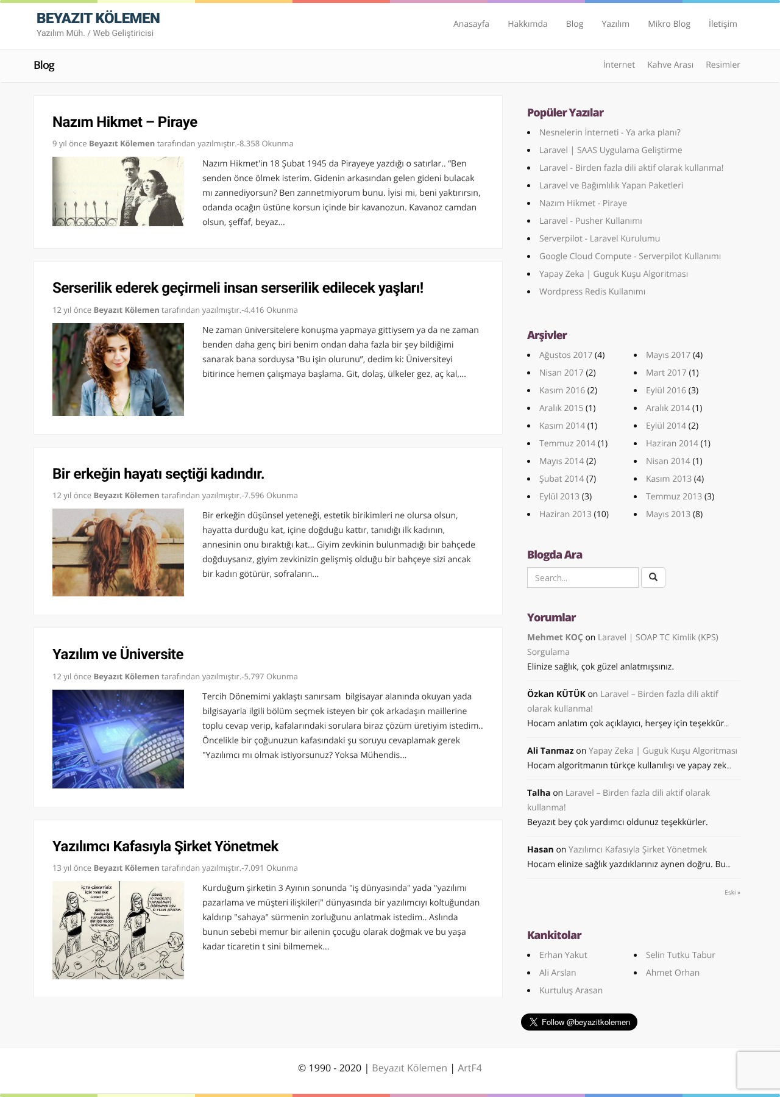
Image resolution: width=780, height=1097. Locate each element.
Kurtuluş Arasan (571, 990)
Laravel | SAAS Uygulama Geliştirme (610, 150)
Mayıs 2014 (561, 461)
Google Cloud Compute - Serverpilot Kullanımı (630, 256)
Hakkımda (528, 24)
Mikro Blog (669, 24)
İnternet (619, 65)
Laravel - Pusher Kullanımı (590, 221)
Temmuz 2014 (567, 443)
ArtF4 (470, 1067)
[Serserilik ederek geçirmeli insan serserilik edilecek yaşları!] (118, 369)
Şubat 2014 (561, 479)
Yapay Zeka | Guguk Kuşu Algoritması (613, 274)
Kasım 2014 (562, 426)
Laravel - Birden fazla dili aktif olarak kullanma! (631, 168)
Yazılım (615, 24)
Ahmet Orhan (673, 973)
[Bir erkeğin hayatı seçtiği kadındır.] (118, 552)
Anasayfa (471, 24)
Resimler (723, 65)
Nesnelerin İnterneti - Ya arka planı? (610, 132)
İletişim (723, 24)
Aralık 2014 (668, 408)
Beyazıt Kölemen (411, 1067)
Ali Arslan (557, 973)
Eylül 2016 (666, 390)
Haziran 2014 (672, 443)
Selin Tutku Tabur (680, 955)
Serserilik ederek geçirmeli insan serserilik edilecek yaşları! (238, 287)
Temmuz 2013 (674, 496)
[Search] (653, 577)
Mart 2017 (666, 373)
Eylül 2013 (559, 496)
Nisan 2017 (561, 373)
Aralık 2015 (561, 408)
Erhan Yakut (563, 955)
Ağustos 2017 (565, 355)
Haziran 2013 (565, 514)
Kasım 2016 (562, 390)
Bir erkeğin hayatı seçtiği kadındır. (158, 473)
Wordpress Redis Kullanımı (592, 292)
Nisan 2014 (668, 461)
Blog (575, 24)
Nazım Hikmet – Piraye (124, 121)
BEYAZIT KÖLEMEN (98, 24)
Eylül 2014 (666, 426)
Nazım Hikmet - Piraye (583, 203)
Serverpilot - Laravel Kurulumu (599, 239)
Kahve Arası (670, 65)
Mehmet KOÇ (555, 637)
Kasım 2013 (669, 479)
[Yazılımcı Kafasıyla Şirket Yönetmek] (118, 930)
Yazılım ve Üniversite (117, 654)
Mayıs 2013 (668, 514)
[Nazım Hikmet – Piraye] (118, 191)
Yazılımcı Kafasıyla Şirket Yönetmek (165, 846)
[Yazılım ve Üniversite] (118, 739)
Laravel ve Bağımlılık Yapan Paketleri (611, 185)
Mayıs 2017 (668, 355)
